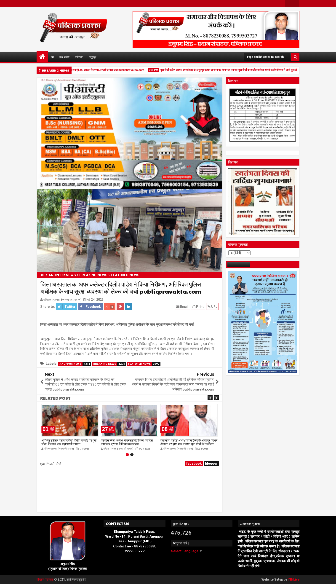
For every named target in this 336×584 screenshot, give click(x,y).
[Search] (295, 57)
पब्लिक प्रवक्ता (45, 579)
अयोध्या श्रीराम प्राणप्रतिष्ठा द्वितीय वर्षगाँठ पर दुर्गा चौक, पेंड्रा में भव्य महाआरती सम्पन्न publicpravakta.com (68, 444)
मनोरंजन (79, 57)
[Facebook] (288, 3)
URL (214, 306)
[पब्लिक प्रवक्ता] (42, 56)
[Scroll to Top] (329, 577)
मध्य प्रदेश (64, 57)
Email (184, 306)
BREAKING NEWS (109, 363)
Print (199, 306)
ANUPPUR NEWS (74, 363)
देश (52, 57)
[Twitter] (295, 3)
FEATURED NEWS (143, 363)
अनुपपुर (92, 57)
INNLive (293, 579)
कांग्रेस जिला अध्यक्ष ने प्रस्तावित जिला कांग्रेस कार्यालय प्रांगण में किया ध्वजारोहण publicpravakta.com (127, 444)
